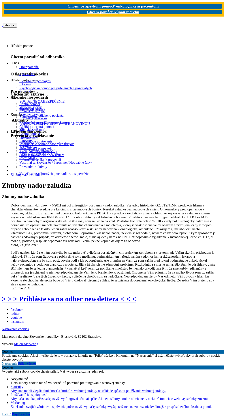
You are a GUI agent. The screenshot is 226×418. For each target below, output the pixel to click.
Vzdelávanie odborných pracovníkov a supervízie (54, 174)
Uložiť (7, 414)
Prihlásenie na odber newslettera (41, 155)
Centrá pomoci (29, 134)
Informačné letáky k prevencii (40, 159)
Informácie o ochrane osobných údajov (46, 144)
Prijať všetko (27, 363)
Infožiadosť (27, 158)
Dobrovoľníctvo (30, 109)
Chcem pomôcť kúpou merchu (113, 12)
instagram (17, 321)
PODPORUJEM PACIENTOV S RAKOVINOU (54, 124)
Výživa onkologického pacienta (41, 115)
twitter (15, 313)
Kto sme (25, 84)
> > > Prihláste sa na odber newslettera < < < (69, 299)
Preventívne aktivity (33, 167)
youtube (16, 317)
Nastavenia (10, 363)
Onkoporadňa (29, 67)
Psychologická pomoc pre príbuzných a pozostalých (55, 88)
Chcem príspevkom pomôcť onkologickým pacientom (113, 6)
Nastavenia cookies (15, 329)
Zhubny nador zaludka (26, 174)
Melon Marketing (26, 344)
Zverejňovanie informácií (37, 151)
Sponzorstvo (28, 116)
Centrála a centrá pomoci (36, 127)
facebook (17, 309)
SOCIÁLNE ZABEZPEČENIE (42, 101)
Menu (9, 25)
